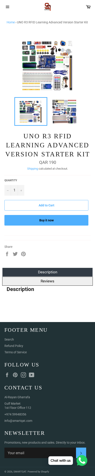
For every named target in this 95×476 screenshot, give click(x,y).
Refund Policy (13, 346)
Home (11, 22)
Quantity (10, 180)
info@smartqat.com (18, 420)
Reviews (47, 281)
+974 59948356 (15, 414)
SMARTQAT (19, 471)
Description (47, 272)
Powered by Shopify (38, 471)
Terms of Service (15, 352)
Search (9, 339)
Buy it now (46, 220)
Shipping (32, 168)
